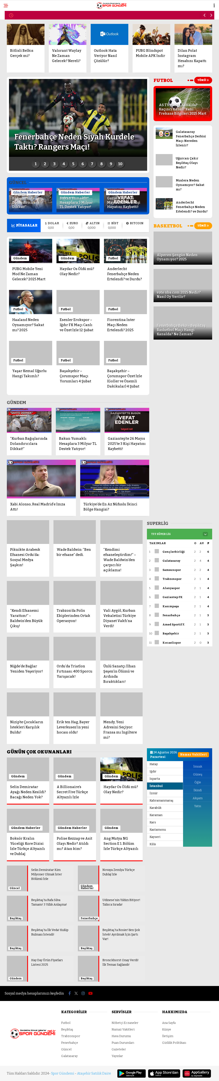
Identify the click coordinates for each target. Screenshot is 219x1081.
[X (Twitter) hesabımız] (61, 1074)
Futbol (12, 35)
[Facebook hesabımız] (31, 1074)
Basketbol (15, 87)
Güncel (12, 78)
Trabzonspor (17, 69)
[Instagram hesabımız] (91, 1074)
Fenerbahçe (16, 52)
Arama (179, 21)
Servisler (14, 96)
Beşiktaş (13, 44)
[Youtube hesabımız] (122, 1074)
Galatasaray (17, 61)
